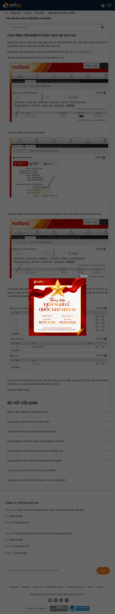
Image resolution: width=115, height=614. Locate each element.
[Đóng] (83, 276)
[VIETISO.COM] (57, 306)
